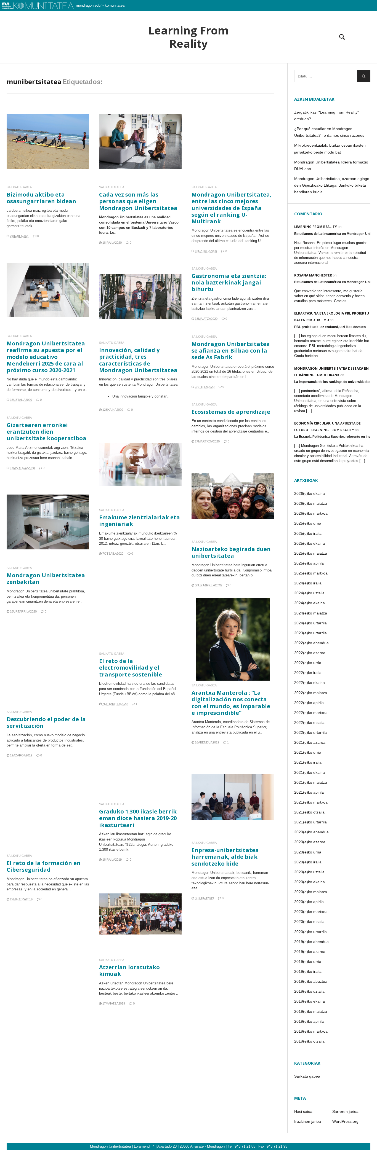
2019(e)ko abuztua (310, 981)
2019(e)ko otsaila (309, 1041)
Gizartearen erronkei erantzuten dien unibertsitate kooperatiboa (46, 431)
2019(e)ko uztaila (309, 991)
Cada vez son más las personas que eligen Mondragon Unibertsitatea (138, 201)
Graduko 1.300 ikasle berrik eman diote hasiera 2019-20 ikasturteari (138, 818)
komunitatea (114, 5)
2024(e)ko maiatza (310, 613)
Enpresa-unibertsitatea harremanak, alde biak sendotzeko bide (225, 856)
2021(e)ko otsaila (309, 812)
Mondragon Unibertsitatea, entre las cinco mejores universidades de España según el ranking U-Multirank (232, 208)
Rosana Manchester (313, 275)
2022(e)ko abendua (311, 643)
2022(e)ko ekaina (309, 682)
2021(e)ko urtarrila (310, 822)
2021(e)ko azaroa (309, 742)
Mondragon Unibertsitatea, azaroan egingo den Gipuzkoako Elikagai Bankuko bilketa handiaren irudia (331, 185)
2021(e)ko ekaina (309, 772)
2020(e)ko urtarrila (310, 932)
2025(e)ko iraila (308, 533)
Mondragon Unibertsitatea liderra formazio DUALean (331, 165)
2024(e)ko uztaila (309, 593)
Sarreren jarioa (345, 1111)
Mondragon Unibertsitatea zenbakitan (46, 578)
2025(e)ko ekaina (309, 543)
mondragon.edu (88, 5)
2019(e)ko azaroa (309, 951)
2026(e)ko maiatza (310, 503)
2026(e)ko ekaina (309, 493)
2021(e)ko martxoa (311, 802)
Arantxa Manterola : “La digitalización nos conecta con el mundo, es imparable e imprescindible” (231, 702)
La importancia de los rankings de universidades (332, 382)
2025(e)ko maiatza (310, 553)
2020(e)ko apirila (309, 901)
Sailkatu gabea (19, 187)
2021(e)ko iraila (308, 762)
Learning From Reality (188, 37)
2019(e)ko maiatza (310, 1011)
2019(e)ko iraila (308, 971)
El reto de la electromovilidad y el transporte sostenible (130, 667)
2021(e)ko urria (307, 752)
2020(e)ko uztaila (309, 872)
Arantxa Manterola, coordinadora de (220, 722)
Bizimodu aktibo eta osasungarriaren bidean (41, 198)
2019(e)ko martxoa (311, 1031)
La (9, 735)
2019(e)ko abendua (311, 941)
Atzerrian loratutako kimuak (129, 970)
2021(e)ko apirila (309, 792)
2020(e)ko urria (307, 852)
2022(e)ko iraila (308, 672)
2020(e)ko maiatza (310, 892)
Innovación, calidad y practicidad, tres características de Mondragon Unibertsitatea (138, 360)
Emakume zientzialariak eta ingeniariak (139, 521)
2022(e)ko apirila (309, 702)
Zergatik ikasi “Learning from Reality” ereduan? (326, 115)
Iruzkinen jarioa (307, 1121)
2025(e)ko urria (307, 523)
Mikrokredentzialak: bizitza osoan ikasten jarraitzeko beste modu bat (330, 148)
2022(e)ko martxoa (311, 712)
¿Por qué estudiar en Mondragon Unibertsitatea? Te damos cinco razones (329, 132)
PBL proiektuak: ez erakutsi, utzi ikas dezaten (330, 327)
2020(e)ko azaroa (309, 842)
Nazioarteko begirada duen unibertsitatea (231, 552)
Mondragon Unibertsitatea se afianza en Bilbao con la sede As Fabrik (231, 350)
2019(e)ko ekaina (309, 1001)
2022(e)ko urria (307, 662)
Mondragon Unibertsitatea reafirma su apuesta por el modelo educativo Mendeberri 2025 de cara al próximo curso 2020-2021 (46, 357)
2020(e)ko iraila (308, 862)
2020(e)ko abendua (311, 832)
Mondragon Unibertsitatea (27, 879)
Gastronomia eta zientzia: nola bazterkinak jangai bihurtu (229, 282)
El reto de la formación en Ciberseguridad (44, 866)
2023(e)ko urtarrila (310, 633)
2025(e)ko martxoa (311, 573)
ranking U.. (254, 241)
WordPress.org (345, 1121)
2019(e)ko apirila (309, 1021)
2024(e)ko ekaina (309, 603)
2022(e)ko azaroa (309, 653)
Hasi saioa (303, 1111)
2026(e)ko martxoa (311, 513)
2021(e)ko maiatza (310, 782)
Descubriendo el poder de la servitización (46, 722)
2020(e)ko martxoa (311, 911)
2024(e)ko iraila (308, 583)
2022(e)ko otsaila (309, 722)
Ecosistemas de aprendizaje (231, 411)
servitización (22, 735)
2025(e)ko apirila (309, 563)
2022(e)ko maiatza (310, 693)
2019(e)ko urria (307, 961)
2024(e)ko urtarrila (310, 623)
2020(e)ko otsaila (309, 921)
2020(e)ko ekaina (309, 882)
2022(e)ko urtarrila (310, 732)
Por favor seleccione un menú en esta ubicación (189, 70)
